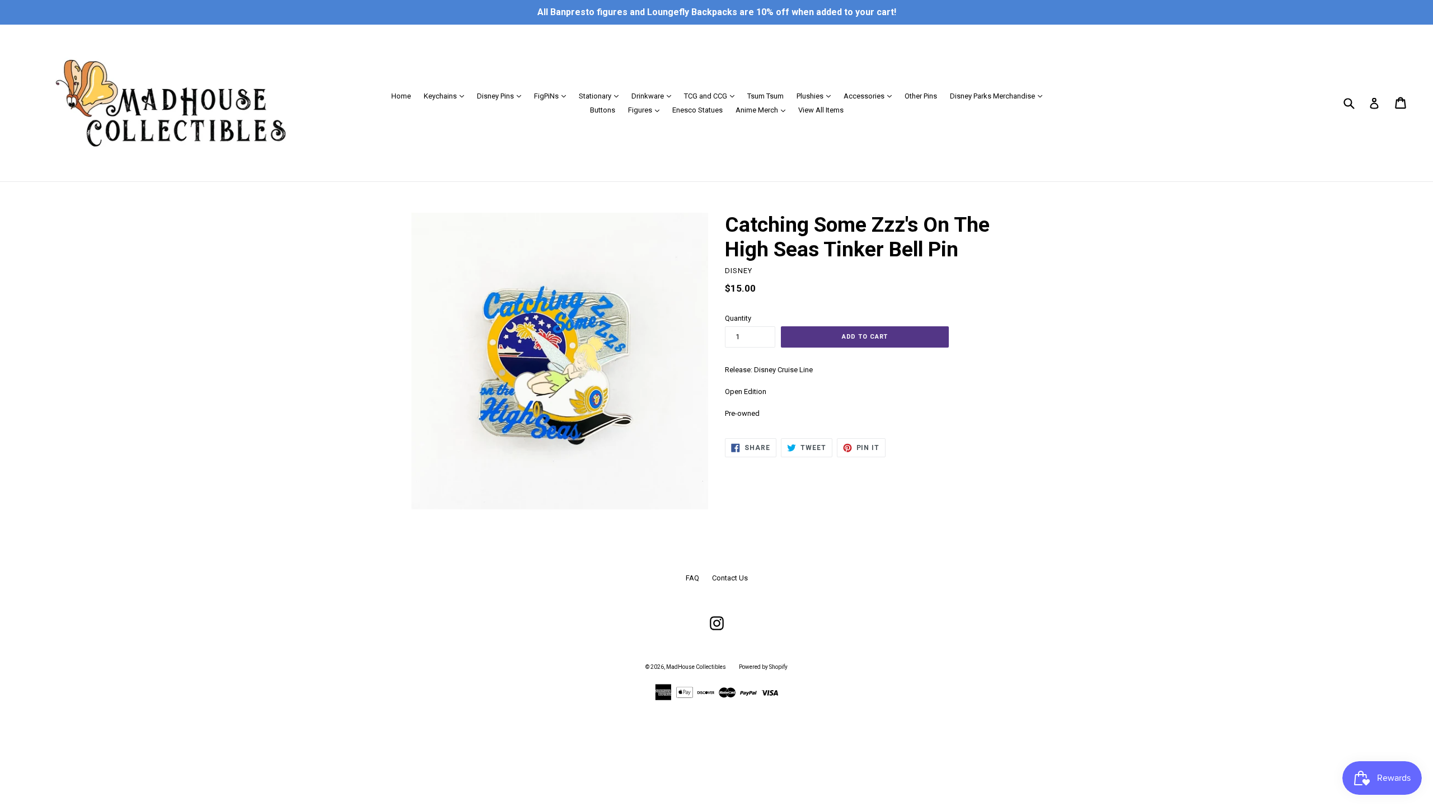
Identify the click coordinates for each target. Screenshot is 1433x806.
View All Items (821, 110)
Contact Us (730, 578)
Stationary (601, 95)
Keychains (447, 95)
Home (401, 96)
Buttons (602, 110)
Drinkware (654, 95)
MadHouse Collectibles (696, 667)
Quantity (738, 318)
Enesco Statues (697, 110)
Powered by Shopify (763, 667)
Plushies (816, 95)
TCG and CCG (712, 95)
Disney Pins (502, 95)
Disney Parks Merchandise (999, 95)
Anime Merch (763, 109)
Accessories (870, 95)
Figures (646, 109)
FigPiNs (553, 95)
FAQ (692, 578)
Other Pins (921, 96)
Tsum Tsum (765, 96)
